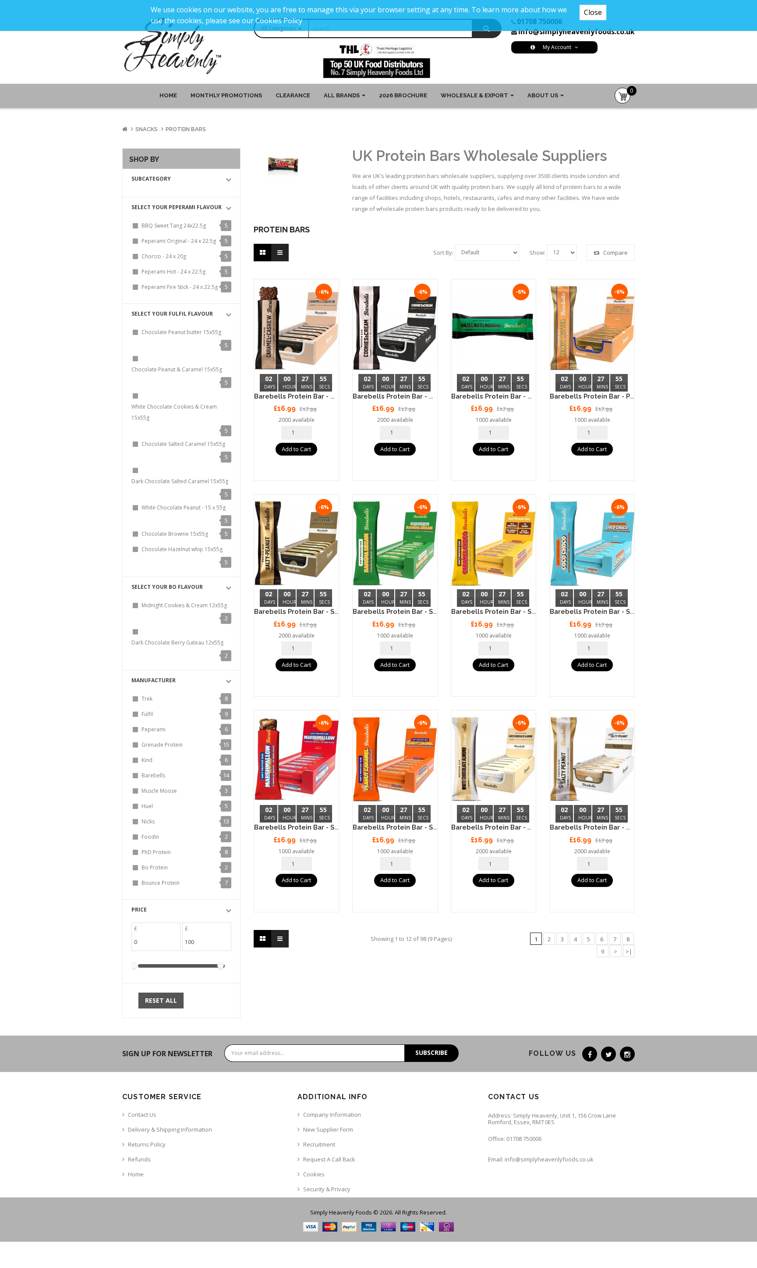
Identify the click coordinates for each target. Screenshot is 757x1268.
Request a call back (329, 1159)
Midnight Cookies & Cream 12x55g (184, 605)
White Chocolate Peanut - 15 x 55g (183, 507)
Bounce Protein (160, 883)
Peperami (153, 729)
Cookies (314, 1174)
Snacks (146, 129)
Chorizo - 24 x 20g (163, 256)
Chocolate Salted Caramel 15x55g (183, 444)
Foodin (150, 837)
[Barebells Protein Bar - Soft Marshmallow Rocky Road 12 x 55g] (296, 759)
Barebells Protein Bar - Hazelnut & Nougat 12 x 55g (534, 396)
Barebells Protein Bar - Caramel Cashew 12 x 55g (334, 396)
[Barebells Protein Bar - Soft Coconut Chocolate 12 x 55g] (592, 543)
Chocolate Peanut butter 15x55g (181, 332)
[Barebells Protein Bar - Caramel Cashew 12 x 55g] (296, 328)
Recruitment (319, 1144)
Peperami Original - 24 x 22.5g (178, 241)
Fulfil (147, 714)
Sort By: (443, 252)
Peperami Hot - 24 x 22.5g (173, 271)
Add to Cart (296, 449)
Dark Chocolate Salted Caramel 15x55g (179, 481)
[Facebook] (589, 1054)
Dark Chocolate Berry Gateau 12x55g (177, 642)
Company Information (332, 1114)
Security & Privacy (326, 1189)
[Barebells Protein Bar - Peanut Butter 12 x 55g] (592, 328)
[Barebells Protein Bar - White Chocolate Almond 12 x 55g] (493, 759)
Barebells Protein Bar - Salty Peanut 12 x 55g (327, 612)
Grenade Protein (162, 744)
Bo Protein (154, 867)
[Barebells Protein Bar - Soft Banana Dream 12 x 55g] (395, 543)
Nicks (148, 821)
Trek (146, 698)
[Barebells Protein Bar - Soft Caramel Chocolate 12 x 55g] (493, 543)
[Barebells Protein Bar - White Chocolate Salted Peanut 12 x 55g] (592, 759)
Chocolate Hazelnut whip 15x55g (182, 549)
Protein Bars (186, 129)
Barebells (153, 775)
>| (629, 951)
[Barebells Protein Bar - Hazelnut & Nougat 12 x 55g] (493, 328)
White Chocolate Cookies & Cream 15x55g (174, 412)
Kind (146, 760)
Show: (537, 252)
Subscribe (431, 1052)
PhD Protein (156, 852)
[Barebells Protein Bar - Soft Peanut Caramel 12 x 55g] (395, 759)
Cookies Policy (278, 20)
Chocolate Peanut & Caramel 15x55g (176, 369)
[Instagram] (627, 1054)
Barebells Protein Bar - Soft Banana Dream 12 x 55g (437, 612)
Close (593, 12)
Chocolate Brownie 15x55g (174, 534)
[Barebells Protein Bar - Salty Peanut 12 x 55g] (296, 543)
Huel (147, 806)
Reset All (161, 1000)
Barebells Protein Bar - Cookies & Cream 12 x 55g (433, 396)
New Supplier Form (328, 1129)
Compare (615, 252)
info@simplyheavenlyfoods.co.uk (576, 31)
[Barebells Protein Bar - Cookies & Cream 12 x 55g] (395, 328)
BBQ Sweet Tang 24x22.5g (173, 225)
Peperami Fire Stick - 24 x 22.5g (179, 287)
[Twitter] (608, 1054)
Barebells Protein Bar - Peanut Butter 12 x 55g (625, 396)
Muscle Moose (159, 790)
